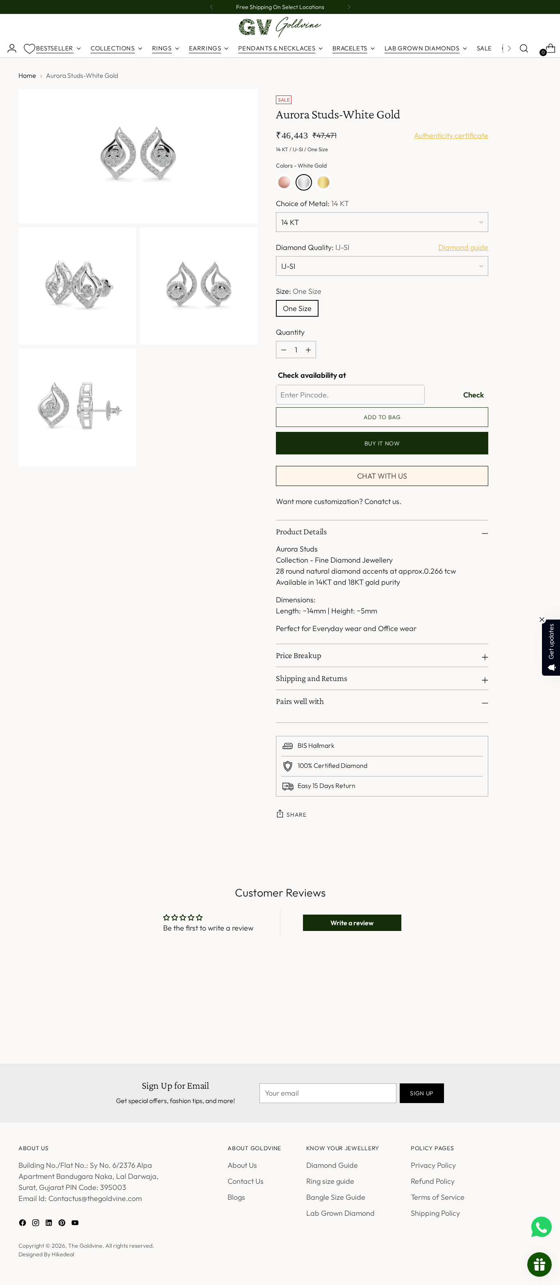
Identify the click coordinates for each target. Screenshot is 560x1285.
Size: (298, 291)
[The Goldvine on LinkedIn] (50, 1224)
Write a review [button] (351, 923)
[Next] (349, 7)
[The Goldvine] (280, 27)
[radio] (284, 182)
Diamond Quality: (312, 247)
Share (297, 814)
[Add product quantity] (283, 349)
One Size (297, 308)
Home (27, 75)
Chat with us (382, 476)
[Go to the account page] (8, 48)
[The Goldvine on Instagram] (36, 1224)
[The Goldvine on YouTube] (76, 1224)
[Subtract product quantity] (308, 349)
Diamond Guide (332, 1165)
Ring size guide (330, 1181)
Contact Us (246, 1181)
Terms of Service (437, 1197)
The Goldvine (85, 1245)
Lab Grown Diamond (340, 1213)
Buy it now (382, 443)
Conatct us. (382, 501)
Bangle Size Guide (335, 1197)
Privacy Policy (433, 1165)
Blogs (236, 1197)
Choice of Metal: (312, 203)
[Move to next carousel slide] (535, 1003)
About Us (242, 1165)
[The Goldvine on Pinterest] (63, 1224)
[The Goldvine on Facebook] (23, 1224)
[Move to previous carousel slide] (516, 1003)
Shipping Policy (435, 1213)
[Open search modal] (524, 48)
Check (473, 395)
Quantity (290, 332)
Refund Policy (433, 1181)
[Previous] (212, 7)
